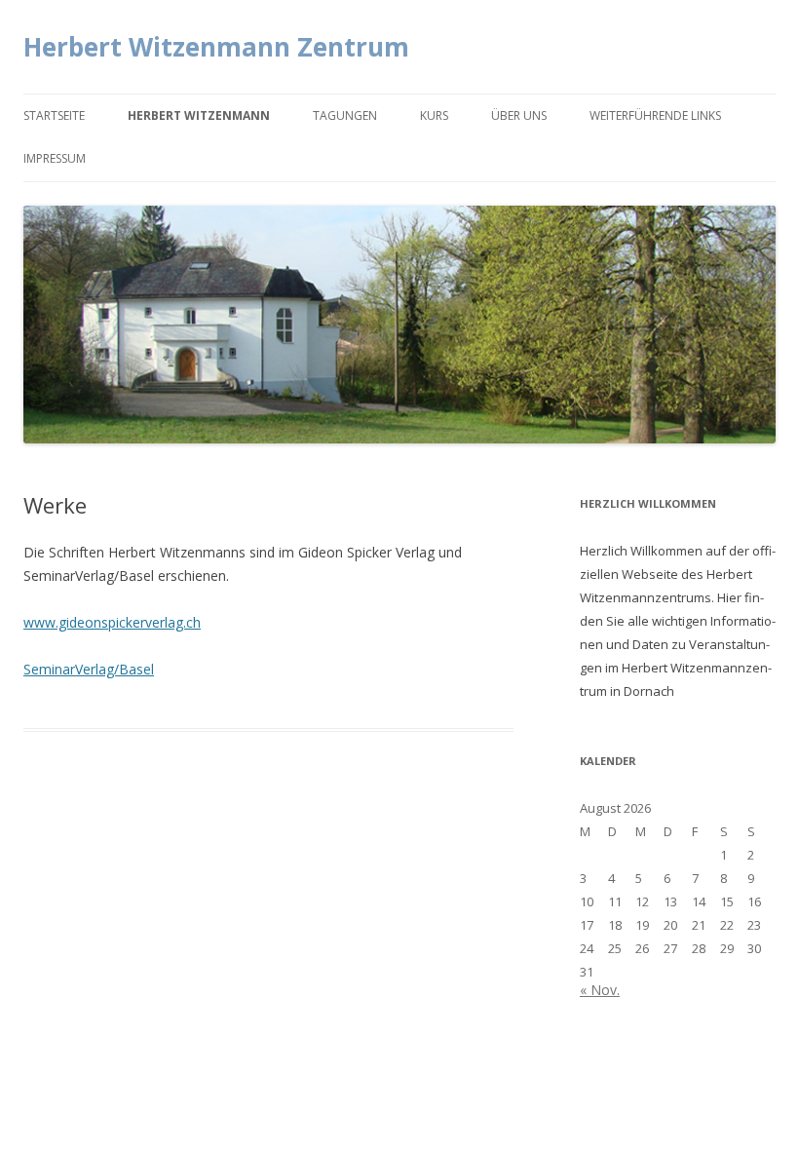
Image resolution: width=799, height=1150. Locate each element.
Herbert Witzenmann (199, 115)
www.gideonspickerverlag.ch (112, 622)
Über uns (519, 115)
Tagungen (345, 115)
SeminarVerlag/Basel (88, 669)
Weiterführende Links (655, 115)
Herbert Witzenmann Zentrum (216, 46)
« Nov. (600, 989)
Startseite (54, 115)
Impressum (54, 158)
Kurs (434, 115)
